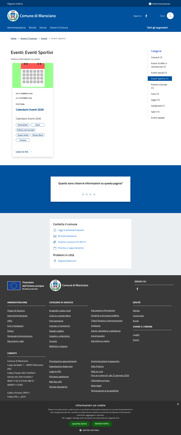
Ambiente (95, 325)
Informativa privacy (100, 380)
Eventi (44, 38)
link (117, 418)
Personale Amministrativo (19, 336)
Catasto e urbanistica (59, 336)
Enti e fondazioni (15, 326)
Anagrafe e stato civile (60, 310)
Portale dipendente (58, 386)
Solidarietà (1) (157, 105)
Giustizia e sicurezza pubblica (105, 315)
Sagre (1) (155, 99)
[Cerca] (170, 15)
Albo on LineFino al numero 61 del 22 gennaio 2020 (110, 373)
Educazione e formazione (103, 310)
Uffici (9, 320)
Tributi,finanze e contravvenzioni (107, 320)
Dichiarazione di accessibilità (104, 390)
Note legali (96, 385)
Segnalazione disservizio (61, 366)
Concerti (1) (156, 57)
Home (13, 38)
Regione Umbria (15, 3)
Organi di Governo (16, 310)
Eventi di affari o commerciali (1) (159, 65)
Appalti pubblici (56, 331)
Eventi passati (158, 117)
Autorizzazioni (98, 336)
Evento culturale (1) (159, 86)
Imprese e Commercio (59, 326)
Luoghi (136, 334)
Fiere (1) (155, 94)
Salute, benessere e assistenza (105, 331)
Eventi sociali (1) (159, 72)
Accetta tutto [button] (79, 424)
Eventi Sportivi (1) (159, 78)
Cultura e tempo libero (60, 315)
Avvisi (136, 320)
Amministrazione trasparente (105, 361)
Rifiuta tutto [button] (102, 424)
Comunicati (138, 315)
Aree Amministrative (17, 315)
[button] (90, 430)
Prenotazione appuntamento (63, 361)
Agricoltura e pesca (100, 341)
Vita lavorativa (56, 320)
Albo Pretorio (97, 366)
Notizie (136, 310)
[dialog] (90, 418)
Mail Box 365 (55, 381)
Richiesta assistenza (59, 376)
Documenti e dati (15, 341)
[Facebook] (145, 16)
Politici (10, 331)
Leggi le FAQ (55, 371)
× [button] (178, 404)
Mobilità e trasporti (58, 346)
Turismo (53, 341)
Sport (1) (155, 111)
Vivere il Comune (29, 38)
